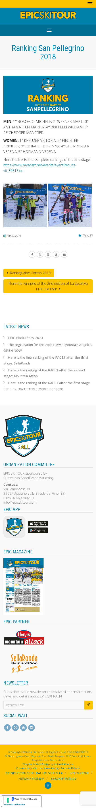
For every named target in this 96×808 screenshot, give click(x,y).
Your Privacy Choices (26, 799)
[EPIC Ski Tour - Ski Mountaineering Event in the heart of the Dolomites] (48, 16)
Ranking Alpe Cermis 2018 (30, 272)
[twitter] (40, 254)
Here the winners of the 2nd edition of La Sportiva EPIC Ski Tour (48, 286)
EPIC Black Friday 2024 (25, 337)
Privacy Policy (31, 779)
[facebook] (32, 254)
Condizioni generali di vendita (34, 773)
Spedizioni (79, 773)
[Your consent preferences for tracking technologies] (8, 800)
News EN (88, 235)
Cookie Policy (64, 779)
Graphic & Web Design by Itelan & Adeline (48, 764)
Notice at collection (14, 804)
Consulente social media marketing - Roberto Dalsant (48, 768)
